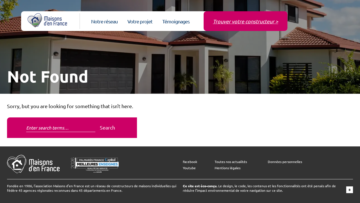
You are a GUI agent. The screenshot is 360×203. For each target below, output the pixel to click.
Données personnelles (285, 161)
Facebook (190, 161)
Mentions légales (227, 168)
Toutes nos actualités (231, 161)
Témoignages (176, 21)
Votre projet (139, 21)
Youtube (189, 168)
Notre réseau (104, 21)
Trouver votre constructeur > (245, 21)
